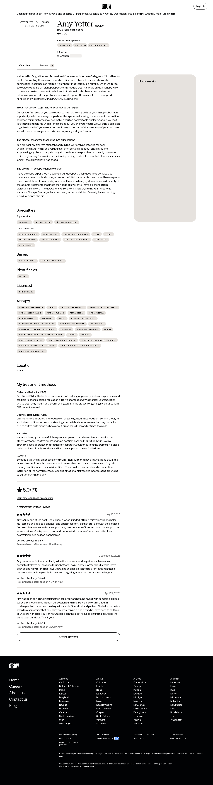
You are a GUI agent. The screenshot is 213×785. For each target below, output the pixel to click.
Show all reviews (68, 636)
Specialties (26, 210)
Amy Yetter (75, 24)
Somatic (21, 455)
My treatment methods (36, 384)
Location (24, 365)
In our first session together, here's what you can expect (48, 107)
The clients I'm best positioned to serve (39, 168)
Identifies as (27, 270)
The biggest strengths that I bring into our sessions (46, 139)
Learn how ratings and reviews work (35, 498)
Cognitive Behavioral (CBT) (32, 414)
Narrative (22, 433)
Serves (22, 254)
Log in (199, 6)
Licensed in (26, 285)
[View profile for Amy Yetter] (34, 37)
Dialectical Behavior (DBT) (31, 392)
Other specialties (25, 228)
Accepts (24, 301)
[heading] (27, 490)
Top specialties (24, 216)
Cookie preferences (178, 738)
